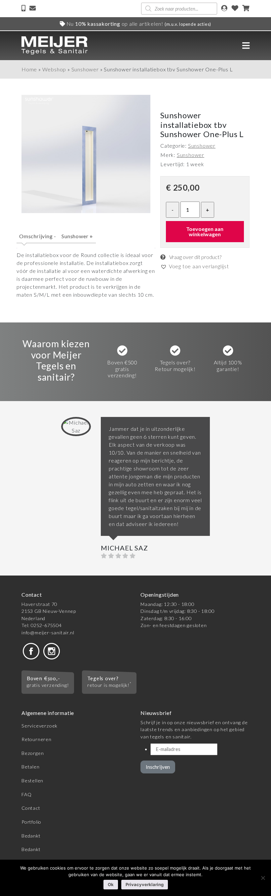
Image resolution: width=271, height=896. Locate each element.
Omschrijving (37, 236)
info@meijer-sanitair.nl (47, 632)
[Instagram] (51, 650)
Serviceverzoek (39, 725)
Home (29, 69)
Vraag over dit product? (194, 257)
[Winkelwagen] (246, 9)
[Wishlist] (235, 9)
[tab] (38, 239)
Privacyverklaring (145, 884)
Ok (111, 884)
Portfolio (31, 822)
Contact (30, 808)
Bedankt (31, 836)
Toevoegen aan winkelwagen (204, 231)
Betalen (30, 766)
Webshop (54, 69)
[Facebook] (31, 650)
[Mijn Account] (224, 9)
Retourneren (36, 739)
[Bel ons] (24, 9)
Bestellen (32, 780)
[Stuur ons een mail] (32, 9)
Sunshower (85, 69)
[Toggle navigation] (246, 45)
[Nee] (262, 878)
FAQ (26, 794)
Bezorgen (32, 753)
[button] (194, 266)
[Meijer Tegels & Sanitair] (54, 45)
